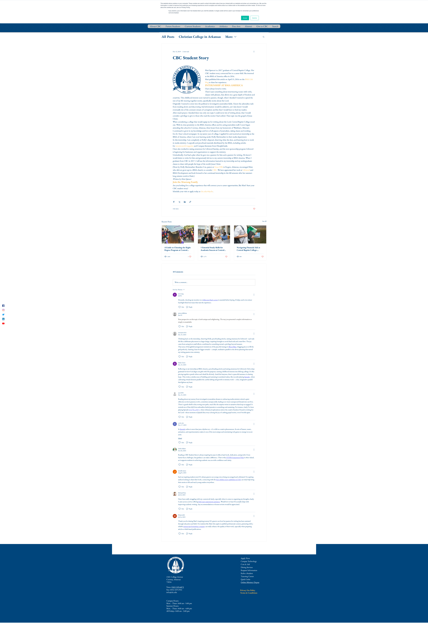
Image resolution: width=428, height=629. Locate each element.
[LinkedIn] (3, 319)
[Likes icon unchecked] (179, 307)
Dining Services (247, 567)
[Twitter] (3, 314)
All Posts (168, 36)
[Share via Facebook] (174, 202)
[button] (263, 37)
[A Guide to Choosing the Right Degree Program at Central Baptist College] (178, 234)
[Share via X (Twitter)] (179, 202)
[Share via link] (190, 202)
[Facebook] (3, 306)
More (229, 36)
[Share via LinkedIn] (185, 202)
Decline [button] (254, 18)
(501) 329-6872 (177, 587)
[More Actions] (254, 294)
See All (264, 221)
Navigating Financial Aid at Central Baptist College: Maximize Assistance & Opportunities (248, 248)
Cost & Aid (245, 564)
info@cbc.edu (171, 592)
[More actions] (254, 51)
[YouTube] (3, 323)
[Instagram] (3, 310)
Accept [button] (245, 18)
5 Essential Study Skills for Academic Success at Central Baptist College (212, 248)
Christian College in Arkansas (200, 36)
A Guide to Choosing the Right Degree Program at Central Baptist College (177, 248)
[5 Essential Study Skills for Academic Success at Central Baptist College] (214, 234)
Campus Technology (249, 561)
